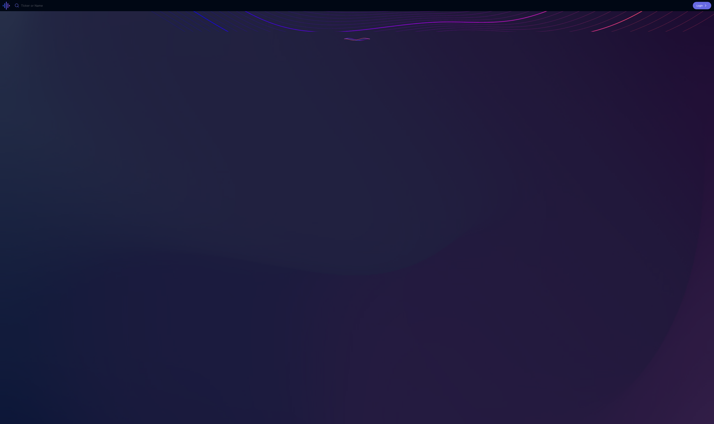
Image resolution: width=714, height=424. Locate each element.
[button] (702, 5)
